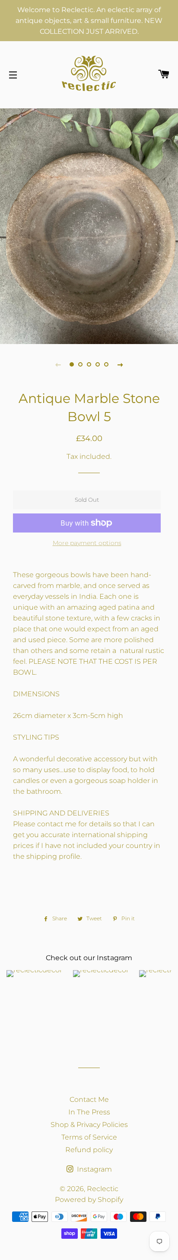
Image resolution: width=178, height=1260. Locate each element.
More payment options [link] (87, 543)
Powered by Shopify (89, 1199)
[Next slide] (120, 364)
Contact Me (89, 1099)
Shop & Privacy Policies (89, 1124)
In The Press (89, 1112)
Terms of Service (89, 1137)
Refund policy (89, 1150)
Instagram (93, 1169)
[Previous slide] (57, 364)
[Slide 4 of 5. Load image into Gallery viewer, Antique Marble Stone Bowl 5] (97, 364)
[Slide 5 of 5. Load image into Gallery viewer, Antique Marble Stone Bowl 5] (106, 364)
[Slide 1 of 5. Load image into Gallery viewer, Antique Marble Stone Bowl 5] (71, 364)
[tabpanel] (89, 225)
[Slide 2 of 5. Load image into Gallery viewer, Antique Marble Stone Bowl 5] (80, 364)
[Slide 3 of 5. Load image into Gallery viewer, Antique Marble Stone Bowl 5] (89, 364)
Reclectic (102, 1189)
